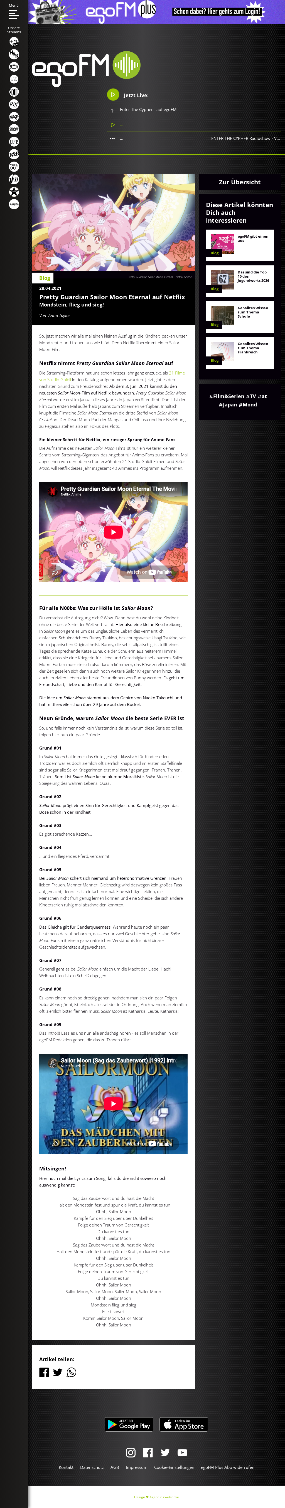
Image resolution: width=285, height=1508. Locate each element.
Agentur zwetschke (164, 1497)
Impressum (137, 1467)
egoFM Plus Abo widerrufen (227, 1467)
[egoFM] (86, 85)
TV (253, 396)
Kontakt (66, 1467)
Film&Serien (228, 396)
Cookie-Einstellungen (174, 1467)
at (264, 396)
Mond (250, 404)
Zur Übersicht (240, 182)
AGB (114, 1467)
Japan (230, 404)
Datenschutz (92, 1467)
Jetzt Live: (135, 95)
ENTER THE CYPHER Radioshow (241, 138)
